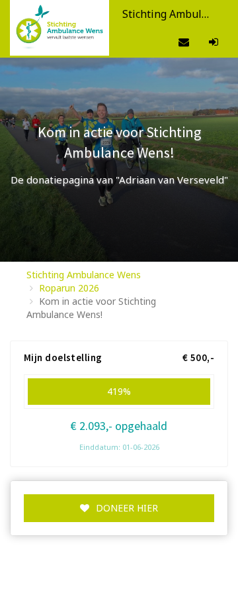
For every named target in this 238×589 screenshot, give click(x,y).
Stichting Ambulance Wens (83, 274)
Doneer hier (127, 508)
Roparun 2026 (69, 288)
